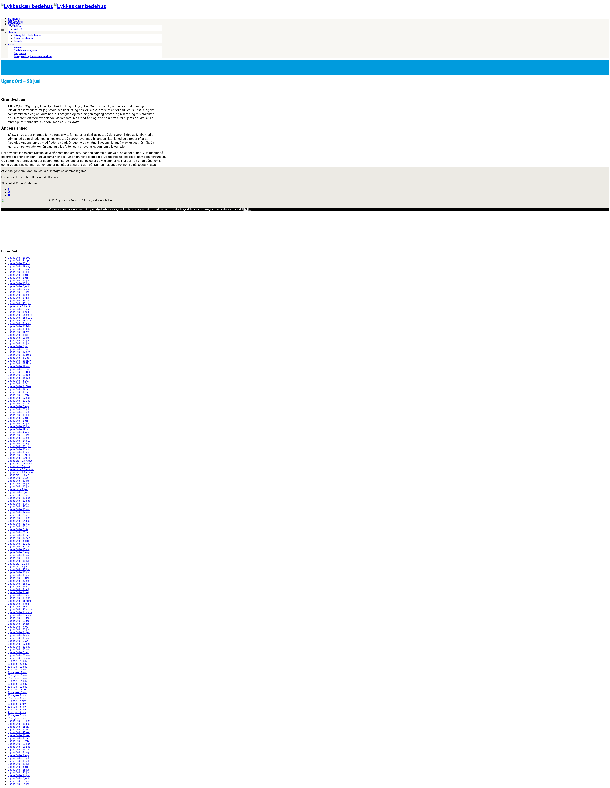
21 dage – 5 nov (17, 706)
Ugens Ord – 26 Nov (19, 360)
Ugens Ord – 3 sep (18, 395)
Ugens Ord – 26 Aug (19, 263)
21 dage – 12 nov (17, 686)
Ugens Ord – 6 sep (18, 741)
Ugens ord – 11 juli (18, 563)
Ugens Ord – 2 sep (18, 260)
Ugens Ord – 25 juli (18, 558)
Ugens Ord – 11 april (19, 601)
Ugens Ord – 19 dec (19, 498)
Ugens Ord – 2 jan (18, 492)
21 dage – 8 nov (17, 698)
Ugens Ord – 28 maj (19, 435)
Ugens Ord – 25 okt (18, 721)
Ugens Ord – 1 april (19, 312)
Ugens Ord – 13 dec (19, 649)
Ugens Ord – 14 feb (19, 623)
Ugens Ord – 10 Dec (19, 355)
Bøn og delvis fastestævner (27, 35)
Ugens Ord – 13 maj (19, 294)
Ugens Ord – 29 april (19, 300)
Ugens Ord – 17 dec (19, 352)
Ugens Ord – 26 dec (19, 495)
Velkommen (13, 20)
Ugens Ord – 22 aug (19, 546)
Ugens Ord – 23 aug (19, 746)
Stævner (12, 32)
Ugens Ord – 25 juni (19, 423)
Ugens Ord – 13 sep (19, 738)
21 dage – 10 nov (17, 692)
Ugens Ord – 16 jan (19, 486)
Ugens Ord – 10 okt (18, 526)
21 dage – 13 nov (17, 683)
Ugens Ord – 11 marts (20, 320)
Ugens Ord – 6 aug (18, 406)
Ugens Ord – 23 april (19, 449)
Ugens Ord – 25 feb (19, 326)
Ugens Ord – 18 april (19, 598)
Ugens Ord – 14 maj (19, 440)
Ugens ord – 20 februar (21, 472)
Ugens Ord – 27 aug (19, 397)
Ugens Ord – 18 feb (19, 329)
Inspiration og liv (16, 23)
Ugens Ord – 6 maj (18, 297)
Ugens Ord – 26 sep (19, 532)
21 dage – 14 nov (17, 681)
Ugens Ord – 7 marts (19, 615)
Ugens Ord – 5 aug (18, 269)
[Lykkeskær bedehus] (27, 6)
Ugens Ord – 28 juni (19, 769)
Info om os (13, 44)
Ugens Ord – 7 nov (18, 515)
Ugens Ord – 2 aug (18, 755)
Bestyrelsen (20, 53)
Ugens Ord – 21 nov (19, 509)
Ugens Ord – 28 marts (20, 606)
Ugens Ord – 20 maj (19, 292)
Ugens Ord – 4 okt (18, 729)
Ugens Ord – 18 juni (19, 426)
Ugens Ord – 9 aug (18, 752)
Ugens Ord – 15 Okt (19, 377)
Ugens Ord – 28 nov (19, 506)
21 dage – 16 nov (17, 675)
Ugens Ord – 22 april (19, 303)
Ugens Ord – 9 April (19, 455)
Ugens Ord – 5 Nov (18, 369)
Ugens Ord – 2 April (19, 458)
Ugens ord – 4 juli (17, 566)
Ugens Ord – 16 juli (18, 415)
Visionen (18, 47)
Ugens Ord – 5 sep (18, 540)
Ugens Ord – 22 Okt (19, 375)
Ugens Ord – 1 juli (18, 277)
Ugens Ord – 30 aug (19, 744)
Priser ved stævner (23, 38)
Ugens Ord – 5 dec (18, 503)
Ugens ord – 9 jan (18, 489)
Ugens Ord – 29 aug (19, 543)
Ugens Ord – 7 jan (18, 346)
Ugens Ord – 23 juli (18, 412)
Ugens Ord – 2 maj (18, 592)
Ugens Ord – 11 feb (18, 332)
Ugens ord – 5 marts (19, 466)
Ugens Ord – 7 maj (18, 443)
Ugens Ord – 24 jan (19, 632)
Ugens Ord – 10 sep (19, 392)
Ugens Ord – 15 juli (18, 272)
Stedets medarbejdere (25, 50)
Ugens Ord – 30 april (19, 446)
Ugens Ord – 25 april (19, 595)
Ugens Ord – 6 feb (18, 478)
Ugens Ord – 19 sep (19, 535)
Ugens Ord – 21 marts (20, 609)
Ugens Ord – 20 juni (19, 572)
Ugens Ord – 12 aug (19, 266)
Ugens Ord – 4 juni (18, 432)
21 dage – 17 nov (17, 672)
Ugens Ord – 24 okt (18, 520)
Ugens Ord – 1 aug (18, 555)
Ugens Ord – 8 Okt (18, 380)
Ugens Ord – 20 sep (19, 735)
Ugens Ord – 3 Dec (18, 357)
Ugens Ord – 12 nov (19, 366)
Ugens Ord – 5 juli (18, 766)
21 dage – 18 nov (17, 669)
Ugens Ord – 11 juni (19, 429)
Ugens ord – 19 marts (20, 460)
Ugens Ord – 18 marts (20, 317)
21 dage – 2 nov (17, 715)
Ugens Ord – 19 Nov (19, 363)
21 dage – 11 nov (17, 689)
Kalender (18, 41)
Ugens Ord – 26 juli (18, 758)
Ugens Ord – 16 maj (19, 586)
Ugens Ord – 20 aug (19, 400)
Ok (246, 209)
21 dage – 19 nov (17, 666)
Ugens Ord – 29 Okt (19, 372)
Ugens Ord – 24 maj (19, 784)
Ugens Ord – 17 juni (19, 280)
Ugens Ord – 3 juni (18, 286)
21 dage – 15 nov (17, 678)
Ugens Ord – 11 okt (18, 726)
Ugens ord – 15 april (19, 306)
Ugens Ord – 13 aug (19, 403)
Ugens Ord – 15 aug (19, 549)
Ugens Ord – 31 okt (18, 518)
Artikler (17, 26)
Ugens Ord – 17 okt (18, 523)
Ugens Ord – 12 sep (19, 538)
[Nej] (250, 210)
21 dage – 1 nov (17, 718)
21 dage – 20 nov (17, 663)
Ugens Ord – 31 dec (19, 349)
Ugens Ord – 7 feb (18, 626)
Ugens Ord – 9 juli (18, 417)
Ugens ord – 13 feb (18, 475)
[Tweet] (9, 192)
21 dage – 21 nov (17, 661)
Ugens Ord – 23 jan (19, 483)
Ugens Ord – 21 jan (19, 340)
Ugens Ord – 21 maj (19, 438)
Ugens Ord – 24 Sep (19, 386)
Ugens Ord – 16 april (19, 452)
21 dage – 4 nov (17, 709)
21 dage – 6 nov (17, 704)
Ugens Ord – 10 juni (19, 283)
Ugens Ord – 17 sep (19, 389)
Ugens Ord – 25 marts (20, 315)
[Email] (9, 195)
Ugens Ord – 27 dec (19, 643)
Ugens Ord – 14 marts (20, 612)
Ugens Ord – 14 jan (19, 343)
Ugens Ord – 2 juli (18, 420)
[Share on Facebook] (8, 189)
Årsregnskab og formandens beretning (33, 56)
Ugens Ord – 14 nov (19, 512)
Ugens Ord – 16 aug (19, 749)
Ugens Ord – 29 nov (19, 655)
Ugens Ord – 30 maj (19, 581)
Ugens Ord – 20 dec (19, 646)
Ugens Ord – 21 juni (19, 772)
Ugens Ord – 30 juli (18, 409)
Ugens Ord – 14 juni (19, 775)
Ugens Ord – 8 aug (18, 552)
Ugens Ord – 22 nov (19, 658)
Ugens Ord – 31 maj (19, 781)
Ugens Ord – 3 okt (18, 529)
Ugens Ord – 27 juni (19, 569)
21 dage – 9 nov (17, 695)
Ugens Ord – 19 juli (18, 761)
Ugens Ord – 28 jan (19, 337)
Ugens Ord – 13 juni (19, 575)
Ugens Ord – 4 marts (19, 323)
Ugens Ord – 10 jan (19, 638)
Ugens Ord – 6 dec (18, 652)
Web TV (18, 29)
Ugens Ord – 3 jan (18, 641)
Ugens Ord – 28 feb (19, 618)
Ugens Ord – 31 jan (19, 629)
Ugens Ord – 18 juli (18, 560)
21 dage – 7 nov (17, 701)
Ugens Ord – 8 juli (18, 274)
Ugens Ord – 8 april (19, 309)
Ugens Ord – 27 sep (19, 732)
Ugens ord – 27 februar (21, 469)
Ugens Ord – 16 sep (19, 257)
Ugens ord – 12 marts (20, 463)
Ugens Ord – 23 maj (19, 583)
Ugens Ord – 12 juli (18, 764)
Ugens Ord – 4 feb (18, 335)
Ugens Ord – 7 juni (18, 778)
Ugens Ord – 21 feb (19, 621)
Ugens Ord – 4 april (19, 603)
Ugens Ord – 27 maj (19, 289)
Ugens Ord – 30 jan (19, 480)
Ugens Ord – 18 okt (18, 724)
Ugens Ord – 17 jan (19, 635)
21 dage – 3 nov (17, 712)
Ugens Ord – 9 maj (18, 589)
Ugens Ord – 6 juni (18, 578)
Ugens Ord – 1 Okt (18, 383)
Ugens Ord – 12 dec (19, 500)
